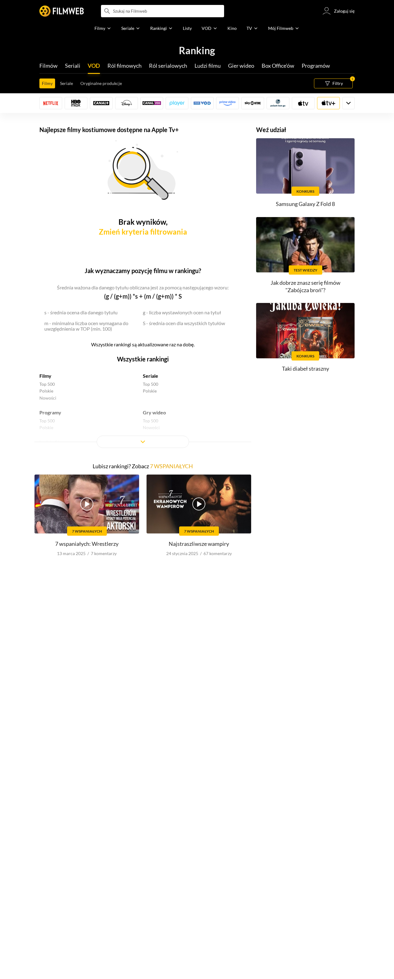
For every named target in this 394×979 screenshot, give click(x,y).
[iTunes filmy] (303, 103)
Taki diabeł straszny (305, 368)
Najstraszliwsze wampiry (199, 543)
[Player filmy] (177, 103)
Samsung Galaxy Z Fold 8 (305, 203)
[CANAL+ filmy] (101, 103)
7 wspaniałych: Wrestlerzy (87, 543)
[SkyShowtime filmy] (253, 103)
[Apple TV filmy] (328, 103)
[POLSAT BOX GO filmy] (278, 103)
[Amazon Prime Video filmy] (227, 103)
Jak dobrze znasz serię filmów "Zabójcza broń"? (305, 286)
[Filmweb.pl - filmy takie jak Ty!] (61, 11)
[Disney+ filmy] (126, 103)
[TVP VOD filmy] (202, 103)
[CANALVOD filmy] (152, 103)
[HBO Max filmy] (76, 103)
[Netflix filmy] (51, 103)
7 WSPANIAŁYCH (171, 466)
